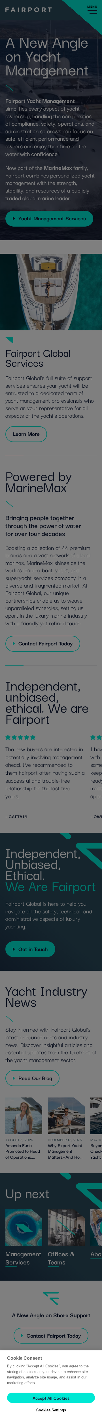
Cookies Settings (51, 1410)
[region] (51, 1384)
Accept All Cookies (51, 1397)
